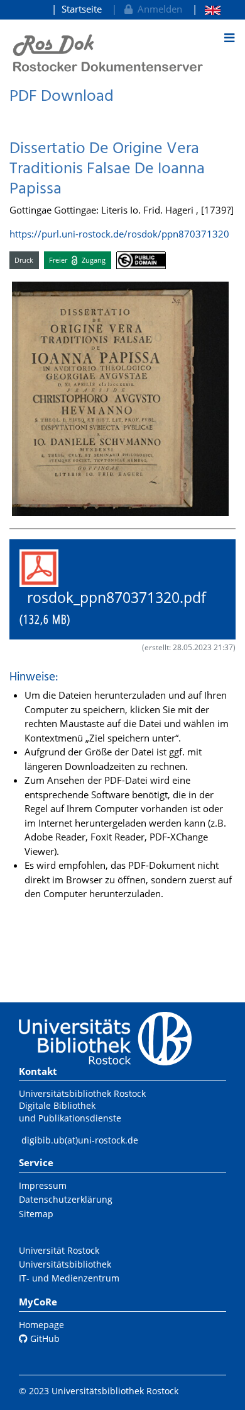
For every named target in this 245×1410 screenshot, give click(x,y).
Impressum (43, 1185)
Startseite (82, 9)
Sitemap (36, 1214)
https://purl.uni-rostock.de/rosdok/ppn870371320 (119, 233)
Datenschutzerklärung (65, 1199)
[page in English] (206, 9)
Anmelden (157, 9)
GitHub (44, 1338)
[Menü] (229, 37)
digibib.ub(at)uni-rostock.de (79, 1140)
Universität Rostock (59, 1250)
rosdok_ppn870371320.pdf (120, 608)
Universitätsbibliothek (65, 1264)
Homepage (41, 1325)
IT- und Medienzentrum (69, 1278)
